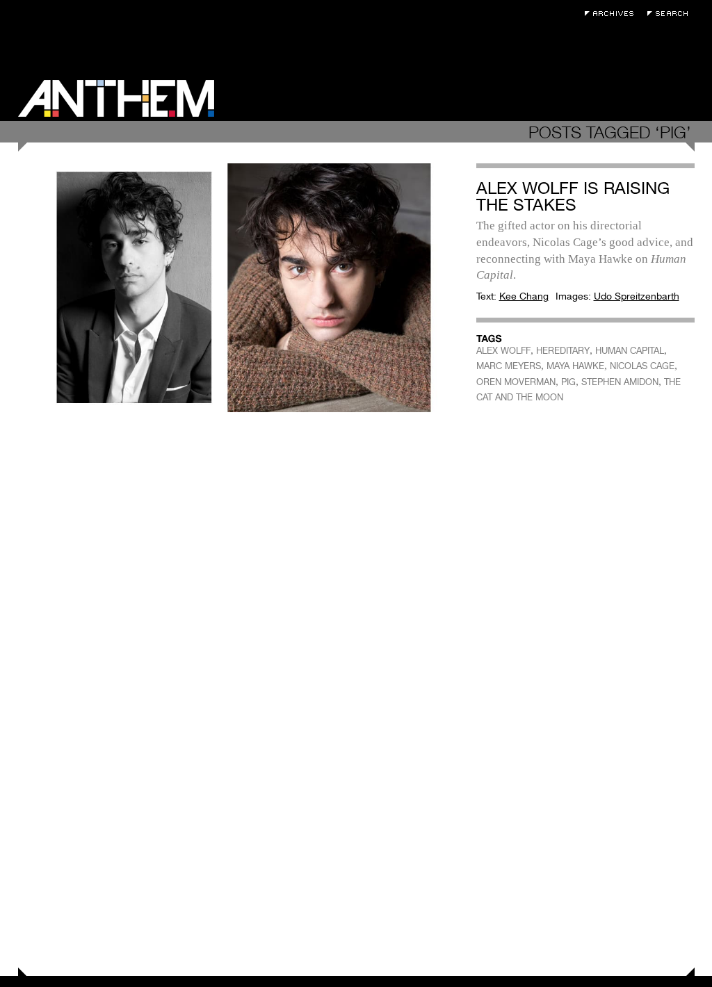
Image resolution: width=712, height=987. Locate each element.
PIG (568, 382)
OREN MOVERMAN (516, 382)
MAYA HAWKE (575, 366)
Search (671, 13)
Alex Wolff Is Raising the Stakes (573, 196)
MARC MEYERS (508, 366)
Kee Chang (524, 296)
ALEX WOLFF (503, 350)
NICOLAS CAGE (642, 366)
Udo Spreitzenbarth (636, 296)
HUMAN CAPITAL (629, 350)
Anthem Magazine (116, 98)
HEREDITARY (563, 350)
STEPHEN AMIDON (619, 382)
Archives (612, 13)
